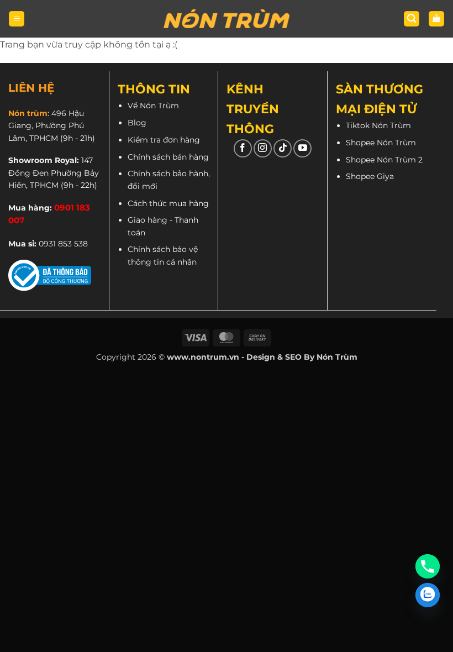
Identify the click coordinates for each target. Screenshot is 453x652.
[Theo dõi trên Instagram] (263, 148)
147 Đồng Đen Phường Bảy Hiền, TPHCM (53, 172)
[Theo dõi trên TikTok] (282, 148)
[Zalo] (427, 595)
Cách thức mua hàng (168, 203)
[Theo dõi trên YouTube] (302, 148)
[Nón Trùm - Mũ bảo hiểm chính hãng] (226, 18)
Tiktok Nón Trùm (378, 125)
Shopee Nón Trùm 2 (384, 160)
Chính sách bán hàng (168, 157)
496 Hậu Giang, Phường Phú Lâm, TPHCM (46, 125)
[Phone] (427, 566)
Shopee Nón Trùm (381, 143)
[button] (16, 19)
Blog (137, 123)
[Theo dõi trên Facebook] (243, 148)
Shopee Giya (370, 176)
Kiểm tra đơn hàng (164, 140)
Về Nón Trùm (153, 106)
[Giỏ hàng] (436, 19)
